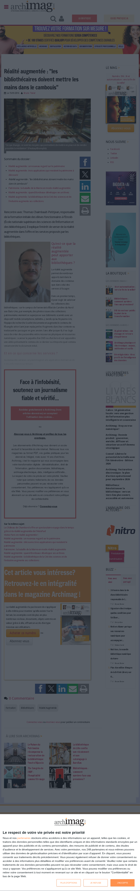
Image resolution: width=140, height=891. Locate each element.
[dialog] (70, 852)
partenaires (23, 838)
